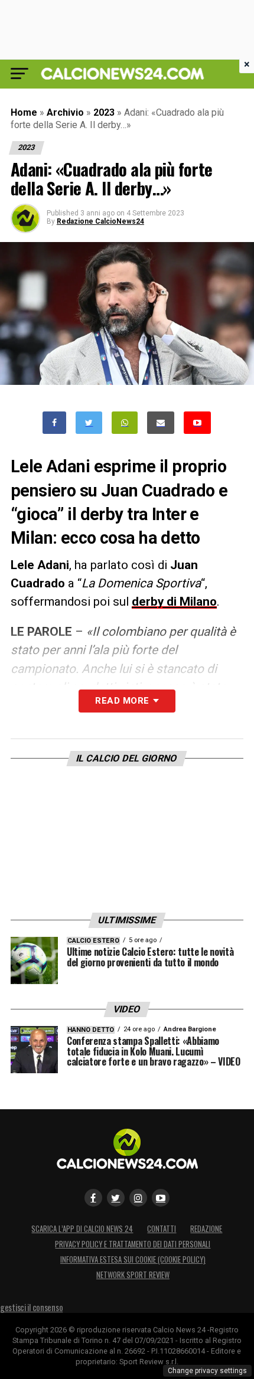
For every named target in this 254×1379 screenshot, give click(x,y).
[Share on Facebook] (54, 423)
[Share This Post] (125, 423)
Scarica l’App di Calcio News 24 (82, 1228)
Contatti (161, 1228)
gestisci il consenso (31, 1307)
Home (24, 112)
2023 (104, 112)
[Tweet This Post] (89, 423)
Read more (122, 700)
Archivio (65, 112)
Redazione (206, 1228)
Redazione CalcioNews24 (100, 221)
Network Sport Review (133, 1274)
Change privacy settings (207, 1371)
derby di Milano (174, 601)
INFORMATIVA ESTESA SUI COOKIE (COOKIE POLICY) (133, 1259)
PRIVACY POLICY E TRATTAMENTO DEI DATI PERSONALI (132, 1244)
